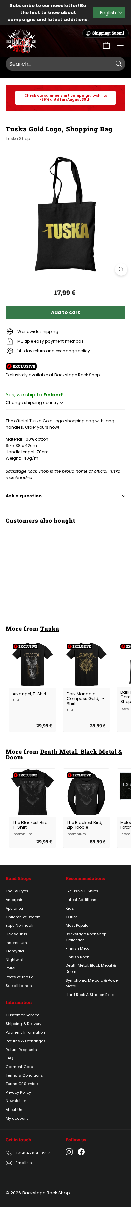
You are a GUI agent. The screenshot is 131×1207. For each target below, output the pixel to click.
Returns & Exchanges (26, 1041)
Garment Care (19, 1066)
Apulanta (14, 908)
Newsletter (16, 1100)
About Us (14, 1109)
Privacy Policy (18, 1092)
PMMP (11, 968)
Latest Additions (81, 899)
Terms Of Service (22, 1083)
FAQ (9, 1058)
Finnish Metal (78, 948)
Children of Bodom (23, 917)
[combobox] (65, 64)
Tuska (49, 628)
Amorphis (15, 899)
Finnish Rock (77, 957)
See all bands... (20, 985)
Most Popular (78, 925)
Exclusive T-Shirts (82, 891)
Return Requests (21, 1049)
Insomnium (16, 942)
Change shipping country (33, 402)
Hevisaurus (16, 934)
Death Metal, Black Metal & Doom (64, 754)
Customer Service (22, 1015)
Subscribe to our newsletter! (44, 5)
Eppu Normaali (19, 925)
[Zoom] (121, 269)
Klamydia (15, 951)
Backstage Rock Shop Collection (86, 937)
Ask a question (24, 496)
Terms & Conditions (24, 1075)
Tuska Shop (18, 138)
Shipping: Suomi (108, 33)
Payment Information (25, 1032)
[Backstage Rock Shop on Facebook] (81, 1151)
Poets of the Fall (21, 977)
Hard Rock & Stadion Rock (90, 994)
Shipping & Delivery (23, 1023)
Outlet (71, 917)
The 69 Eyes (17, 891)
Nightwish (15, 959)
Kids (70, 908)
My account (17, 1118)
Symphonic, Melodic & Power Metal (92, 983)
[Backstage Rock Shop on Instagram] (69, 1151)
